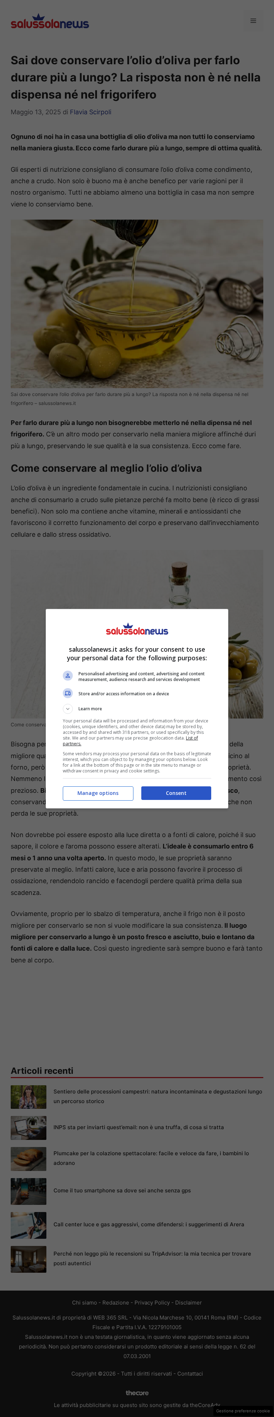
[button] (137, 709)
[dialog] (137, 708)
